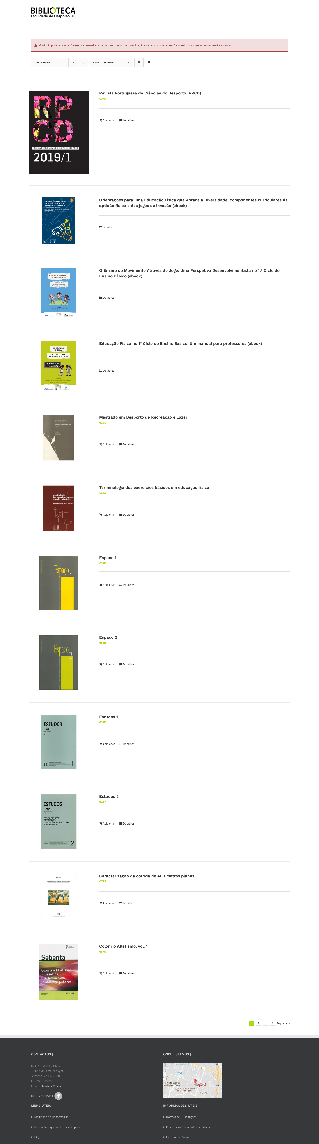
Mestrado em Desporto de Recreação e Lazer (143, 417)
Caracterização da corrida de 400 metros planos (146, 876)
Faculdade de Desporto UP (51, 1117)
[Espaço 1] (59, 583)
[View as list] (148, 62)
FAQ (36, 1137)
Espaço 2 (108, 637)
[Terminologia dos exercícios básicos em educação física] (59, 508)
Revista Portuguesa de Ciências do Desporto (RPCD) (150, 93)
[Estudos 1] (59, 742)
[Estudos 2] (59, 822)
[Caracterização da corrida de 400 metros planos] (59, 896)
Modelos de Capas (177, 1137)
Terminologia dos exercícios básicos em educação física (154, 487)
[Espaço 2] (59, 663)
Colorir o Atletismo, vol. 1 (123, 946)
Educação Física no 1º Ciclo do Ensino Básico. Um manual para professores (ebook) (180, 343)
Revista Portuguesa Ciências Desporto (57, 1127)
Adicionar (109, 120)
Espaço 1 (107, 557)
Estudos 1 (108, 716)
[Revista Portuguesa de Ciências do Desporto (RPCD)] (59, 132)
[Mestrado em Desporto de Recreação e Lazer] (59, 438)
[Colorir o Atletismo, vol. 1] (59, 972)
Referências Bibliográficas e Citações (189, 1127)
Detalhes (128, 120)
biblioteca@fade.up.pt (54, 1086)
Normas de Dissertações (181, 1117)
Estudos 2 (109, 796)
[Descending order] (83, 62)
